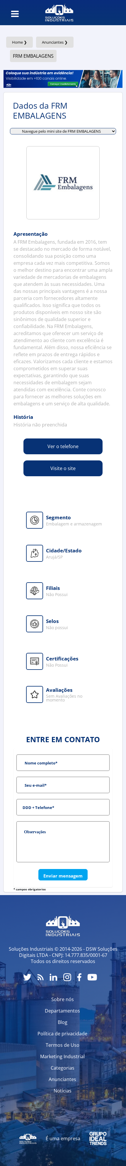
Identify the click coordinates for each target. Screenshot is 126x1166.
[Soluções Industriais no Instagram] (67, 977)
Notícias (62, 1091)
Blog (62, 1022)
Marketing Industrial (62, 1056)
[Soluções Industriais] (59, 12)
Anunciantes (62, 1079)
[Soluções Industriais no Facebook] (79, 977)
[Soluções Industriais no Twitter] (27, 977)
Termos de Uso (62, 1045)
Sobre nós (62, 999)
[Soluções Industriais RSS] (40, 977)
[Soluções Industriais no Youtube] (92, 977)
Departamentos (62, 1011)
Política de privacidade (62, 1033)
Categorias (62, 1068)
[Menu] (15, 13)
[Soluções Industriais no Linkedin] (53, 977)
